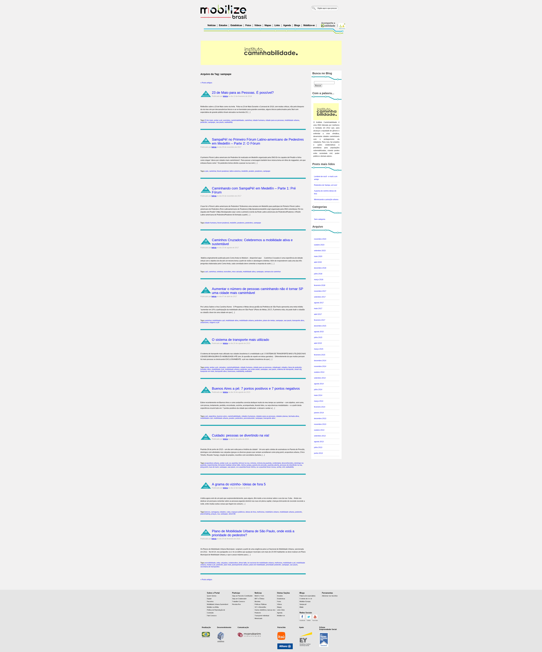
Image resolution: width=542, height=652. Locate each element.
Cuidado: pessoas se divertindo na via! (240, 435)
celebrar (220, 272)
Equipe (209, 598)
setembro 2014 (320, 378)
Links (277, 25)
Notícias (211, 25)
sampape (211, 122)
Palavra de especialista (307, 596)
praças (213, 514)
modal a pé (211, 565)
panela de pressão (259, 465)
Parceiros (210, 601)
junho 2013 (318, 453)
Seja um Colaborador (239, 598)
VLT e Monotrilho (260, 607)
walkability (229, 122)
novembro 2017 (320, 291)
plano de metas (269, 320)
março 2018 (318, 280)
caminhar (248, 120)
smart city (297, 369)
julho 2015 (318, 337)
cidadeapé (276, 367)
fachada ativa (294, 416)
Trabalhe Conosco (238, 601)
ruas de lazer (214, 467)
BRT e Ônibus (259, 598)
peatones (258, 171)
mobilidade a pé (218, 320)
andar (207, 367)
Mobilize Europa (305, 601)
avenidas (226, 120)
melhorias (261, 512)
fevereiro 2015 (319, 355)
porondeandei (249, 418)
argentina (212, 416)
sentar (279, 467)
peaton (251, 171)
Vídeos (257, 25)
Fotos (248, 25)
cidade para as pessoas (274, 120)
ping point (204, 467)
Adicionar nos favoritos (330, 596)
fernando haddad (224, 465)
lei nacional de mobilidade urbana (261, 563)
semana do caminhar (273, 272)
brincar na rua (244, 463)
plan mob (227, 565)
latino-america (235, 171)
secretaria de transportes (209, 567)
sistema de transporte (285, 369)
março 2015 (318, 349)
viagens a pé (214, 322)
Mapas (268, 25)
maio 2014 (318, 395)
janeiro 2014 (319, 413)
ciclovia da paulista (264, 463)
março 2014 (318, 401)
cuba (228, 512)
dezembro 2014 (320, 361)
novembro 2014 (320, 366)
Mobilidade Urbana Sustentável (217, 604)
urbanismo (204, 322)
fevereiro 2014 (319, 407)
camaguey (215, 512)
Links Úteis (281, 610)
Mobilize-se (309, 25)
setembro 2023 (320, 251)
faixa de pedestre (295, 367)
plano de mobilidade (257, 565)
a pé (206, 272)
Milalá (301, 607)
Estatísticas (236, 25)
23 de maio (209, 120)
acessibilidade (210, 563)
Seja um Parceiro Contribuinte (242, 596)
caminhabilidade (237, 120)
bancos (207, 512)
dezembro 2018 (320, 268)
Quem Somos (211, 596)
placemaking (205, 514)
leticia (225, 96)
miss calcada (237, 272)
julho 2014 (318, 390)
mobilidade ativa (249, 272)
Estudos (223, 25)
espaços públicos (238, 512)
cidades (284, 367)
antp (218, 563)
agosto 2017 (319, 303)
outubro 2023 (319, 245)
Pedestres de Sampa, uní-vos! (325, 185)
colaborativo (233, 563)
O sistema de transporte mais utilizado (240, 340)
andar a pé (218, 120)
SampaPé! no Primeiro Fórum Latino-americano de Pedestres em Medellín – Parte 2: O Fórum (258, 141)
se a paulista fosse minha (246, 467)
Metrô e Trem (259, 596)
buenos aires (222, 416)
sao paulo (220, 122)
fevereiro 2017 (319, 320)
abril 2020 (318, 262)
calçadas (222, 367)
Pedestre (258, 613)
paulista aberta (273, 465)
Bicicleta (257, 601)
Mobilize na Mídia (213, 607)
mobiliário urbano (272, 512)
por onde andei (254, 369)
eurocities (227, 272)
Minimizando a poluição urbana (326, 199)
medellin (244, 171)
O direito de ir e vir (306, 598)
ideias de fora (251, 512)
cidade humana (259, 120)
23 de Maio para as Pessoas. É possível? (243, 92)
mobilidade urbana (292, 120)
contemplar (276, 463)
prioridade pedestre (273, 565)
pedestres (249, 223)
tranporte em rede (207, 371)
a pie (206, 171)
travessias (231, 371)
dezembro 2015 (320, 326)
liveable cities (205, 369)
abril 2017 (318, 314)
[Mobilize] (223, 12)
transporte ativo (298, 320)
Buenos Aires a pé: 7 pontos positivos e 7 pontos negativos (256, 388)
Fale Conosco (212, 615)
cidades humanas (248, 416)
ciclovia (253, 463)
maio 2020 (318, 256)
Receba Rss (236, 604)
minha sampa (246, 465)
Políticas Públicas (261, 604)
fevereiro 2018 (319, 285)
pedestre (203, 122)
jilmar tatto (236, 465)
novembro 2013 (320, 424)
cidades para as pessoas (265, 416)
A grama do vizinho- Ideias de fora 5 (239, 484)
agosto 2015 (319, 332)
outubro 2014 (319, 372)
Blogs (297, 25)
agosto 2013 (319, 442)
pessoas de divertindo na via (291, 465)
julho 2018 (318, 274)
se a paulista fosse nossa (266, 467)
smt (283, 467)
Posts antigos (206, 83)
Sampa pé (303, 604)
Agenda (287, 25)
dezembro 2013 (320, 418)
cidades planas (282, 416)
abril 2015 (318, 343)
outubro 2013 (319, 430)
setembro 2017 (320, 297)
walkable (248, 371)
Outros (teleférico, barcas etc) (265, 610)
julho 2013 (318, 447)
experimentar (212, 465)
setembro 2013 (320, 436)
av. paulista (233, 463)
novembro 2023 (320, 239)
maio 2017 (318, 308)
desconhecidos (287, 463)
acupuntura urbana (212, 463)
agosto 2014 (319, 384)
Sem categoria (319, 219)
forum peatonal (223, 171)
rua (218, 514)
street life (232, 514)
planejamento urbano (240, 565)
